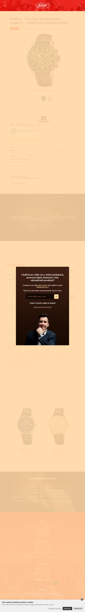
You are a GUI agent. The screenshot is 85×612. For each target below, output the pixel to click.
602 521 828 (43, 285)
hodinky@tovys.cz (42, 287)
